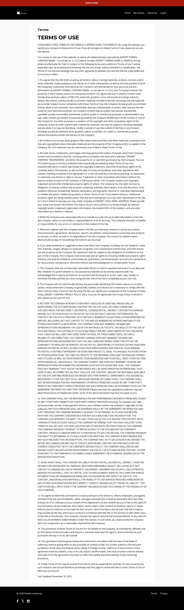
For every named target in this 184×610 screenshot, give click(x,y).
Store (127, 12)
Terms (153, 593)
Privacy (163, 593)
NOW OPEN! (92, 2)
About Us (152, 12)
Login (163, 12)
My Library (138, 12)
